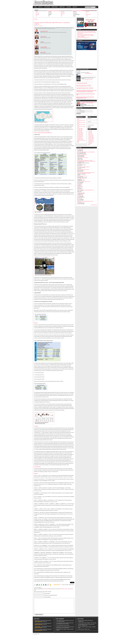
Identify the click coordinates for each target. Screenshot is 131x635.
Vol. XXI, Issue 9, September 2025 (80, 139)
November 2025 (91, 138)
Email (77, 109)
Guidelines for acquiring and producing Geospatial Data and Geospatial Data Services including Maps (86, 91)
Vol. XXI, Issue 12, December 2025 (80, 133)
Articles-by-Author (94, 10)
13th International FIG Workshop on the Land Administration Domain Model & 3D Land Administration (86, 161)
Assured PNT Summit (80, 178)
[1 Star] (54, 584)
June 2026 (90, 130)
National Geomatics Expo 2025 (82, 157)
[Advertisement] (86, 59)
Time (86, 13)
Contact (83, 10)
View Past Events (94, 204)
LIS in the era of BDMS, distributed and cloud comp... (43, 629)
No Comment (40, 25)
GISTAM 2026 (79, 184)
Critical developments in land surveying (62, 625)
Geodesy (35, 19)
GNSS (37, 11)
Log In (89, 126)
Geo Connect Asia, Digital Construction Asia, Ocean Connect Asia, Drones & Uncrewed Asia (85, 173)
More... (77, 38)
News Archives (88, 14)
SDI (61, 15)
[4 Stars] (58, 584)
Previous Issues (87, 10)
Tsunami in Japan (81, 629)
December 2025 (91, 137)
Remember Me (91, 125)
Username (89, 118)
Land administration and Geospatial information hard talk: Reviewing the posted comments (64, 623)
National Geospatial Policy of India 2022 (83, 85)
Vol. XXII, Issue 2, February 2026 (80, 129)
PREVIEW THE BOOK (88, 73)
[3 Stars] (57, 584)
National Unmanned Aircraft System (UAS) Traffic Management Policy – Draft (85, 97)
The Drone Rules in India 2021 (81, 83)
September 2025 (91, 141)
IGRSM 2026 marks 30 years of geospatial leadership (86, 31)
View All (77, 142)
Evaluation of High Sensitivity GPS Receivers (85, 620)
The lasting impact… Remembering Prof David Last (43, 626)
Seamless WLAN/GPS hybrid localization (84, 626)
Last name (78, 112)
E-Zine (87, 15)
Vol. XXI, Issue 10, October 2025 (80, 137)
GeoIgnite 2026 (79, 187)
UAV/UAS (87, 11)
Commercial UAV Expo (81, 192)
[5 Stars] (60, 584)
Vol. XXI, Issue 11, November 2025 (80, 135)
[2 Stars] (55, 584)
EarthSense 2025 (80, 149)
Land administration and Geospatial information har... (43, 623)
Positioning (37, 13)
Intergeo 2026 (79, 198)
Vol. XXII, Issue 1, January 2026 (80, 131)
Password (89, 121)
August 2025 (91, 142)
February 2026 (91, 135)
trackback (46, 588)
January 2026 (91, 136)
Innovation (62, 11)
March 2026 (91, 134)
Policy (62, 14)
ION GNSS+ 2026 (80, 195)
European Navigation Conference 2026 (83, 181)
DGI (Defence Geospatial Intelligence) (83, 166)
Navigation (37, 14)
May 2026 (90, 131)
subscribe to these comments (66, 588)
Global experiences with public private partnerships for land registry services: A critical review (65, 627)
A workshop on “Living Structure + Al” (83, 37)
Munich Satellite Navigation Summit (83, 169)
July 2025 (90, 143)
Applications (63, 13)
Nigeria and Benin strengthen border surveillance (85, 34)
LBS (36, 15)
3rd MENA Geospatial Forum (82, 154)
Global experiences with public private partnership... (43, 620)
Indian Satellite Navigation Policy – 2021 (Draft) (84, 88)
